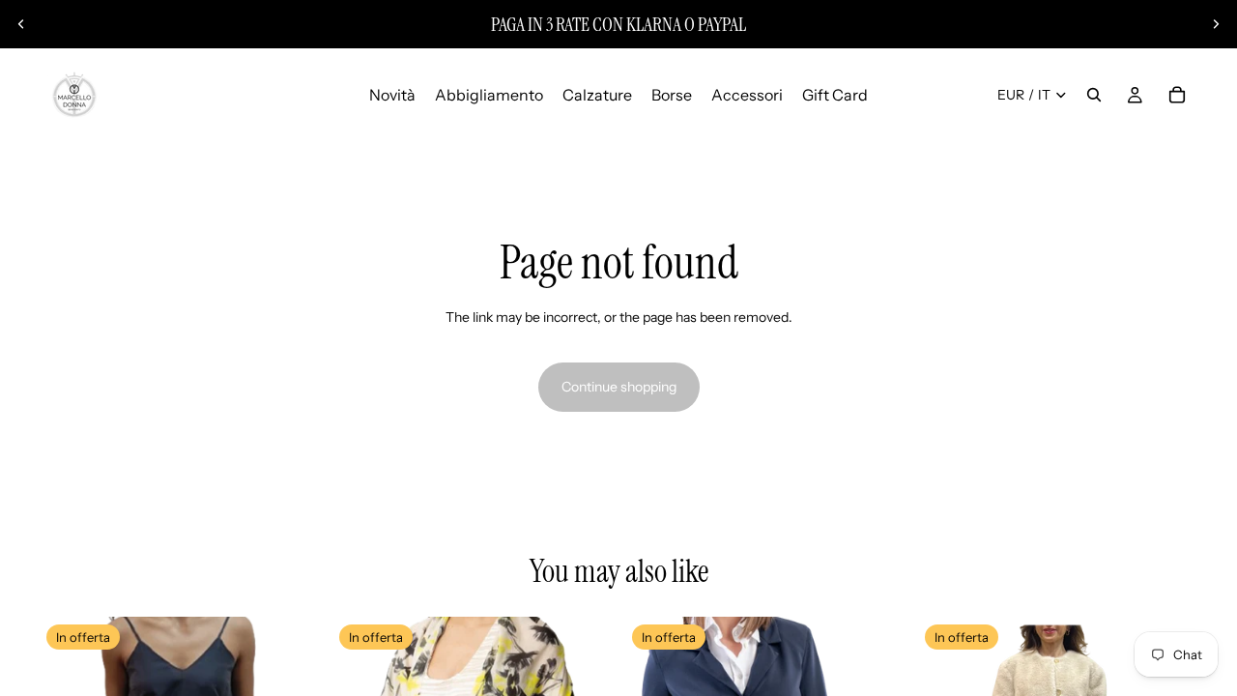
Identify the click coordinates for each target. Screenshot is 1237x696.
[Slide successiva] (1215, 24)
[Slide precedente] (21, 24)
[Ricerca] (1094, 94)
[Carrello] (1177, 94)
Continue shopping (618, 386)
